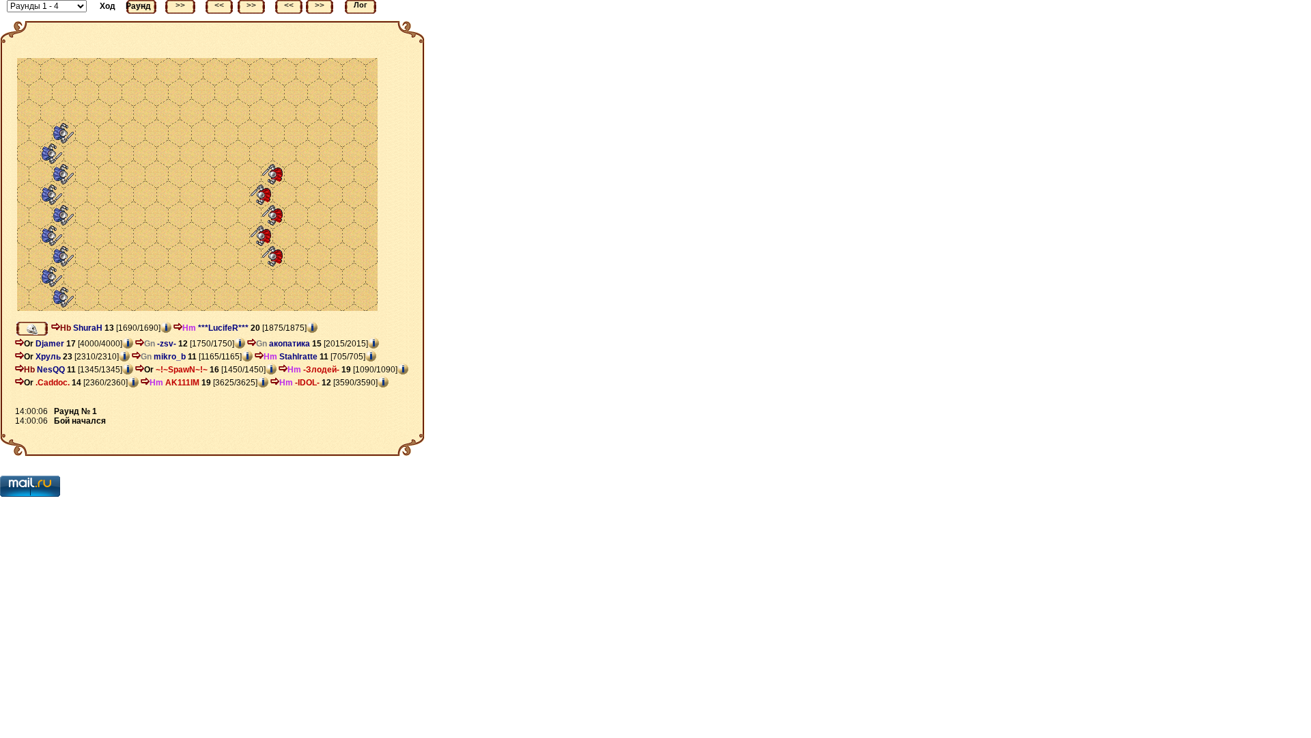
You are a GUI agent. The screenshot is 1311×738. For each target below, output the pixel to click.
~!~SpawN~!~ (182, 369)
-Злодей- (321, 369)
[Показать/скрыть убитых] (32, 329)
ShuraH (87, 328)
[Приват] (55, 328)
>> (180, 5)
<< (219, 5)
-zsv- (166, 343)
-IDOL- (307, 382)
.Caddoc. (53, 382)
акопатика (289, 343)
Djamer (50, 343)
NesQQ (51, 369)
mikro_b (170, 356)
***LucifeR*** (223, 328)
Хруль (48, 356)
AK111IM (182, 382)
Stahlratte (298, 356)
